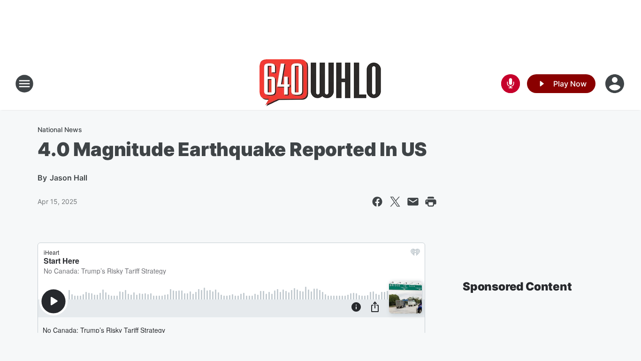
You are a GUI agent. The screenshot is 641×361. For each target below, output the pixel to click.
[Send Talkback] (510, 83)
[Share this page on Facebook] (377, 201)
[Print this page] (430, 201)
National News (60, 129)
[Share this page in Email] (413, 201)
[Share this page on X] (395, 201)
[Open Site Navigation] (24, 83)
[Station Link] (320, 83)
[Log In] (615, 83)
